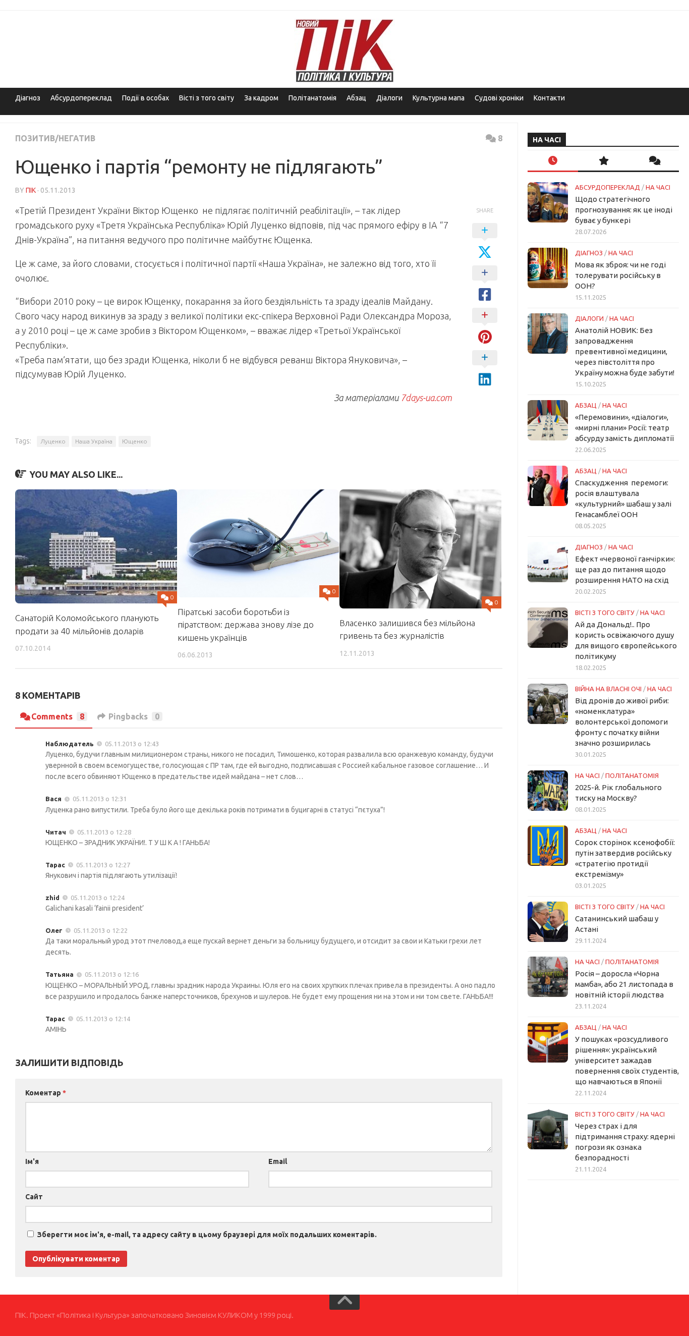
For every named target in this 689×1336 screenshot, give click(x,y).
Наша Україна (93, 441)
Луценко (53, 441)
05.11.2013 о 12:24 (98, 897)
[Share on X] (484, 241)
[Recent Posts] (553, 161)
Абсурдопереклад (81, 98)
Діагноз (27, 98)
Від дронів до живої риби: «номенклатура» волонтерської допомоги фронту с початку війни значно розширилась (622, 721)
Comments (57, 716)
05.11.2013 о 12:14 (103, 1018)
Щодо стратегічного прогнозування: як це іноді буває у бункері (623, 210)
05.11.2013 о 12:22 (101, 930)
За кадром (261, 98)
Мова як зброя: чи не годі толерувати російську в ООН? (620, 275)
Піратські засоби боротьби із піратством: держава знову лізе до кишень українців (246, 624)
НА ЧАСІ (658, 187)
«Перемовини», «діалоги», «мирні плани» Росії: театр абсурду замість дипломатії (624, 427)
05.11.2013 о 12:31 (100, 798)
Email (277, 1161)
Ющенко (134, 441)
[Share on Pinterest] (484, 326)
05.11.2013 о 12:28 (104, 832)
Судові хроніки (499, 98)
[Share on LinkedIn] (484, 368)
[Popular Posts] (603, 161)
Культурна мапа (439, 98)
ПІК (31, 190)
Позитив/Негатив (55, 138)
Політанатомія (312, 98)
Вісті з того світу (206, 98)
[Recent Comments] (653, 161)
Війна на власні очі (608, 688)
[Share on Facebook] (484, 284)
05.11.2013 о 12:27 (103, 864)
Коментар (45, 1093)
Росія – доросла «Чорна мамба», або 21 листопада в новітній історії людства (624, 984)
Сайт (34, 1197)
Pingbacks (133, 716)
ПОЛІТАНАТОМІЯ (632, 775)
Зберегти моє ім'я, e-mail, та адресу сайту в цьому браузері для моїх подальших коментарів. (207, 1235)
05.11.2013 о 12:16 (112, 974)
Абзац (356, 98)
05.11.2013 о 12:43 (132, 743)
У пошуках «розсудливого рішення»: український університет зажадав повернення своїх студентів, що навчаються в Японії (627, 1060)
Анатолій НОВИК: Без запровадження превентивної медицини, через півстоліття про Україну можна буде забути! (624, 351)
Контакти (549, 98)
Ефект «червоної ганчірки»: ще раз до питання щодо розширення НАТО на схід (625, 569)
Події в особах (145, 98)
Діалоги (389, 98)
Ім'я (32, 1161)
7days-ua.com (426, 398)
